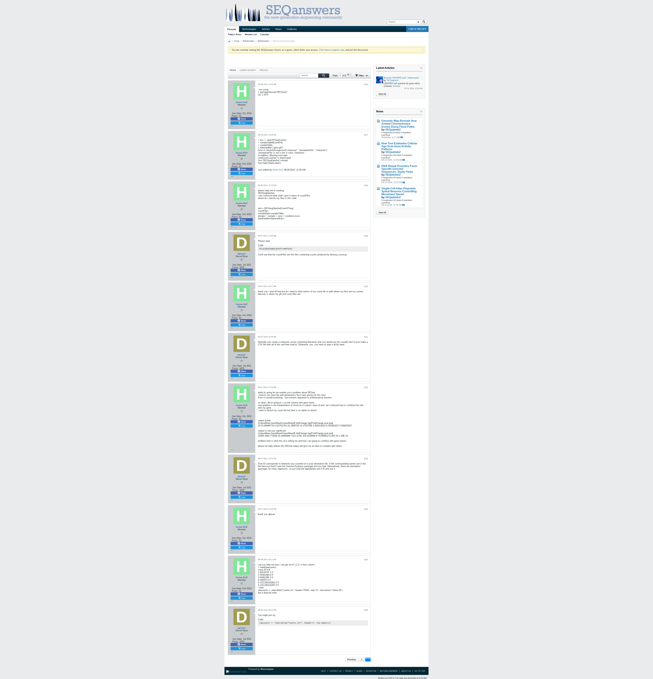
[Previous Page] (348, 74)
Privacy (349, 671)
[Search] (424, 22)
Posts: (235, 116)
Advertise (371, 671)
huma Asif (278, 169)
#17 (366, 135)
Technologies (249, 29)
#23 (366, 458)
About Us (406, 671)
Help (323, 671)
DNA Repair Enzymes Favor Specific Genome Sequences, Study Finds (399, 169)
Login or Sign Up (416, 29)
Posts (233, 70)
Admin (359, 671)
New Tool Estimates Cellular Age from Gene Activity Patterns (399, 146)
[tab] (233, 70)
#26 (366, 610)
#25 (366, 559)
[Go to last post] (401, 137)
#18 (366, 185)
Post (243, 123)
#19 (366, 236)
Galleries (292, 29)
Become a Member (389, 671)
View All (382, 94)
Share (243, 119)
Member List (251, 34)
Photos (264, 70)
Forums (231, 29)
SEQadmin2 (393, 80)
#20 (366, 286)
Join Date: (237, 113)
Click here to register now (331, 50)
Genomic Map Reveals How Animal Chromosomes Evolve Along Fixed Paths (399, 123)
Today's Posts (234, 34)
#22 (366, 387)
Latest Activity (248, 70)
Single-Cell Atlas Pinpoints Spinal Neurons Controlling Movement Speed (399, 191)
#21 (366, 337)
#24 (366, 509)
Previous (351, 659)
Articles (266, 29)
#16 (366, 84)
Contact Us (335, 671)
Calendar (264, 34)
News (278, 29)
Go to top (419, 671)
